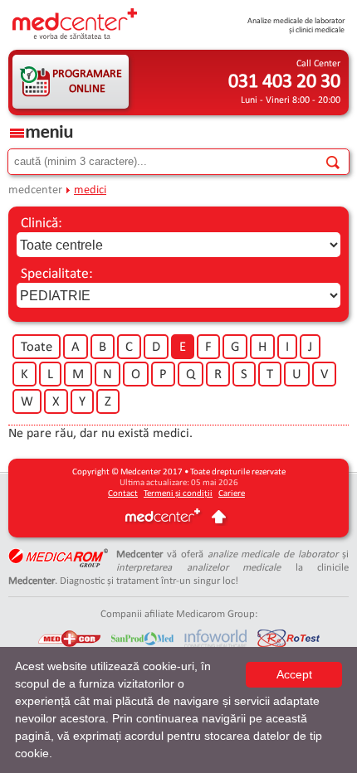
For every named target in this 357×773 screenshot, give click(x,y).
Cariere (231, 493)
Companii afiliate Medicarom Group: (178, 614)
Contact (123, 493)
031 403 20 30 (284, 82)
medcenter (35, 190)
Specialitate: (57, 274)
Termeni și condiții (178, 493)
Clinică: (41, 223)
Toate (36, 347)
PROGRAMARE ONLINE (87, 81)
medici (90, 190)
